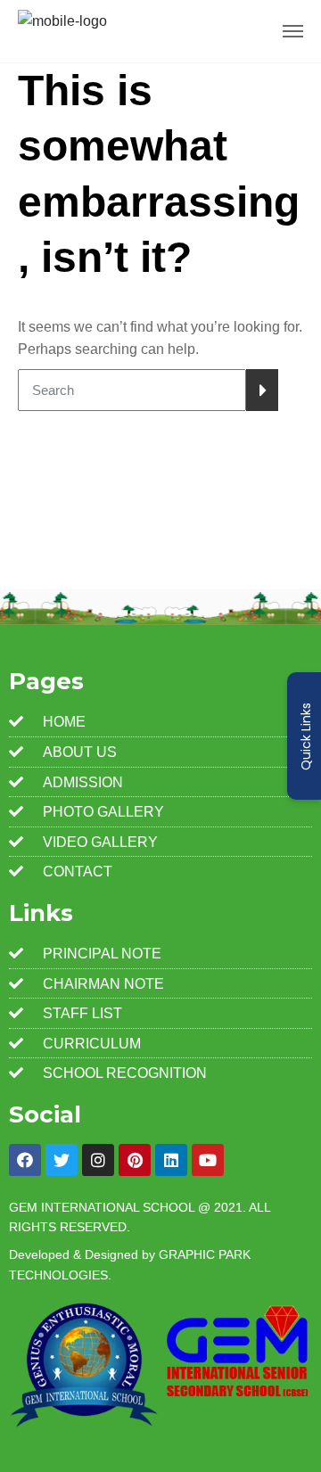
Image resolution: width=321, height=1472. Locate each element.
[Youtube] (208, 1160)
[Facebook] (25, 1160)
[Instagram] (98, 1160)
